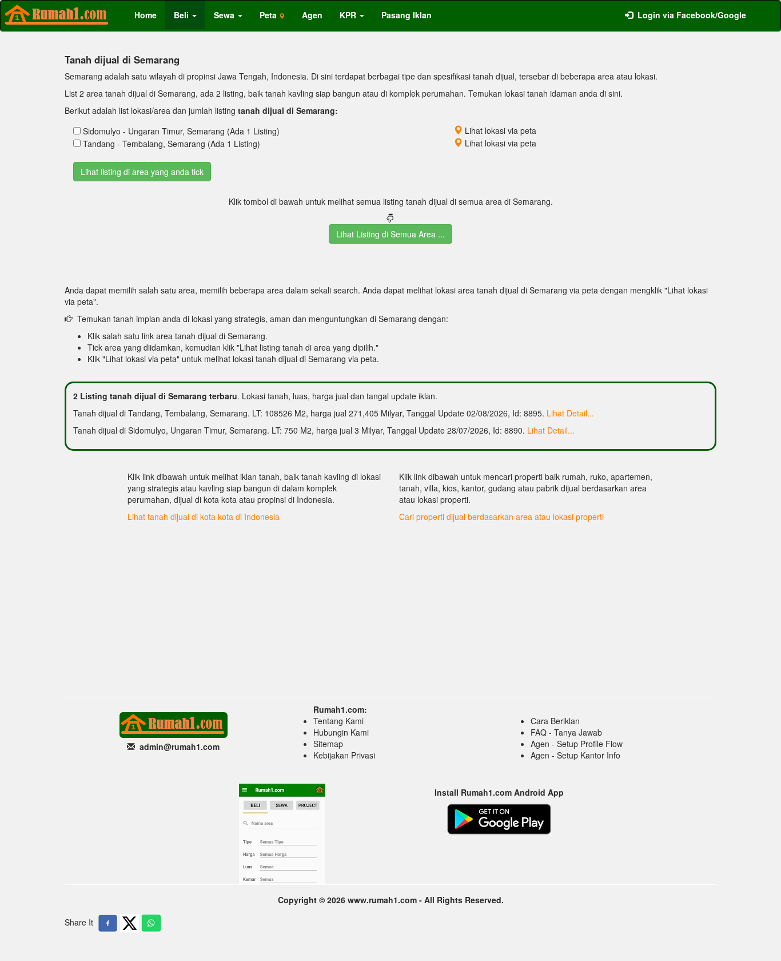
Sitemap (328, 743)
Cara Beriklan (555, 720)
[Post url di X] (129, 923)
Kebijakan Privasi (344, 755)
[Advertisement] (390, 605)
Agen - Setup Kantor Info (575, 755)
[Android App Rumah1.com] (499, 818)
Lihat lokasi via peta (499, 130)
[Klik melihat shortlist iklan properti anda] (763, 9)
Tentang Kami (338, 720)
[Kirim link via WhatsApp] (151, 923)
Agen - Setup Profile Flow (577, 743)
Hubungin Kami (341, 732)
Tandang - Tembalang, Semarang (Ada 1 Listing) (171, 143)
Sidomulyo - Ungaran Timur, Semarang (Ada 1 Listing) (181, 131)
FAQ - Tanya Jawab (566, 732)
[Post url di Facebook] (108, 923)
